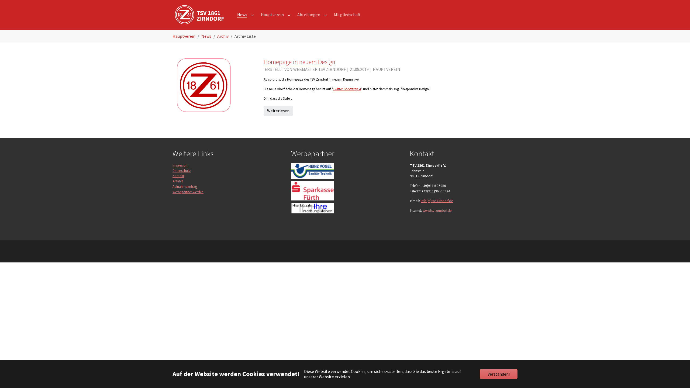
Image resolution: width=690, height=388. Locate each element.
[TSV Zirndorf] (199, 14)
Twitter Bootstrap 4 (347, 89)
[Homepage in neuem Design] (204, 84)
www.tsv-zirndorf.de (437, 210)
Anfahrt (177, 181)
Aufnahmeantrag (184, 186)
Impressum (180, 165)
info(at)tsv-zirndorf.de (437, 201)
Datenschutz (181, 170)
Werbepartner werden (187, 192)
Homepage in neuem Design (299, 62)
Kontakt (178, 176)
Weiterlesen (278, 110)
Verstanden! (499, 374)
